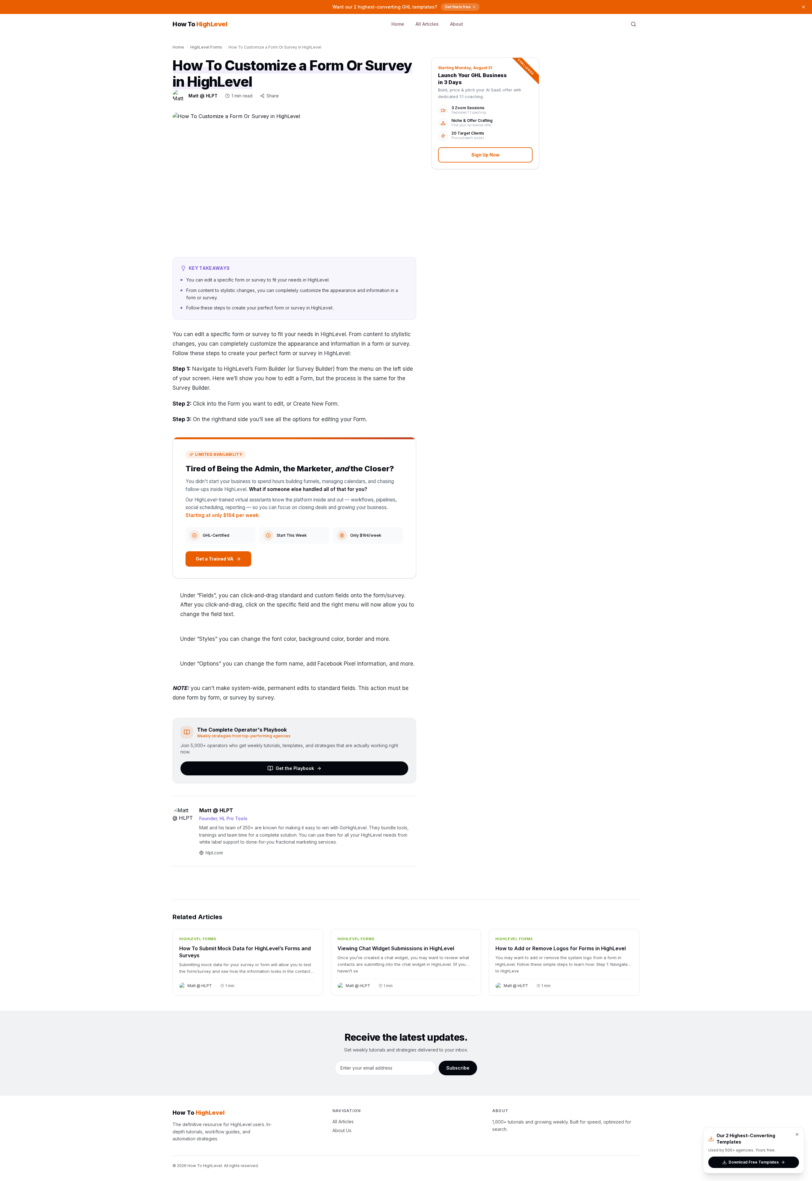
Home (397, 24)
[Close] (797, 1134)
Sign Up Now (485, 154)
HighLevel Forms (206, 47)
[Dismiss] (803, 6)
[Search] (633, 24)
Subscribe (457, 1068)
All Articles (427, 24)
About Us (341, 1130)
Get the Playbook (295, 768)
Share (272, 95)
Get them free (458, 6)
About (456, 24)
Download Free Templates (754, 1162)
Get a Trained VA (214, 558)
